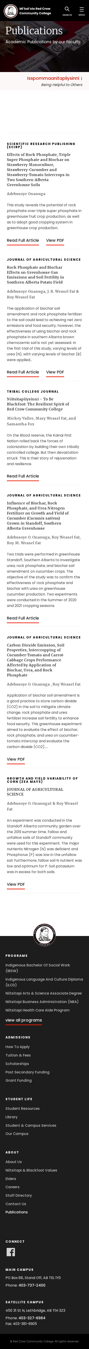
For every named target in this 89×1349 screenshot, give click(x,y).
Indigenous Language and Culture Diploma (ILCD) (44, 982)
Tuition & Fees (18, 1055)
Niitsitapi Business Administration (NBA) (42, 1001)
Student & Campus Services (30, 1125)
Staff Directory (18, 1195)
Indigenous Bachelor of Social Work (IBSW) (37, 968)
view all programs (23, 1020)
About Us (13, 1161)
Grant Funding (18, 1080)
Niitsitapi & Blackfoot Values (31, 1170)
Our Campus (17, 1133)
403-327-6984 (31, 1318)
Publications (16, 1212)
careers (12, 1187)
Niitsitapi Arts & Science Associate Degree (43, 993)
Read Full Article (23, 240)
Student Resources (22, 1108)
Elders (10, 1178)
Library (11, 1117)
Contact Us (15, 1203)
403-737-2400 (31, 1285)
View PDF (55, 240)
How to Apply (17, 1046)
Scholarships (17, 1063)
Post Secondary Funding (27, 1072)
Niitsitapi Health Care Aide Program (37, 1010)
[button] (81, 11)
